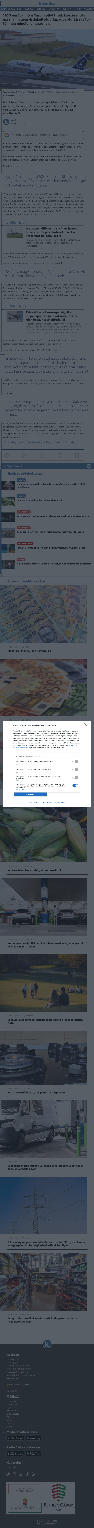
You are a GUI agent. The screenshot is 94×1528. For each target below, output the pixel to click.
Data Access (47, 802)
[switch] (75, 761)
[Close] (86, 725)
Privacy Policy (60, 802)
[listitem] (47, 756)
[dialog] (47, 764)
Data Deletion (34, 802)
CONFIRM (30, 794)
